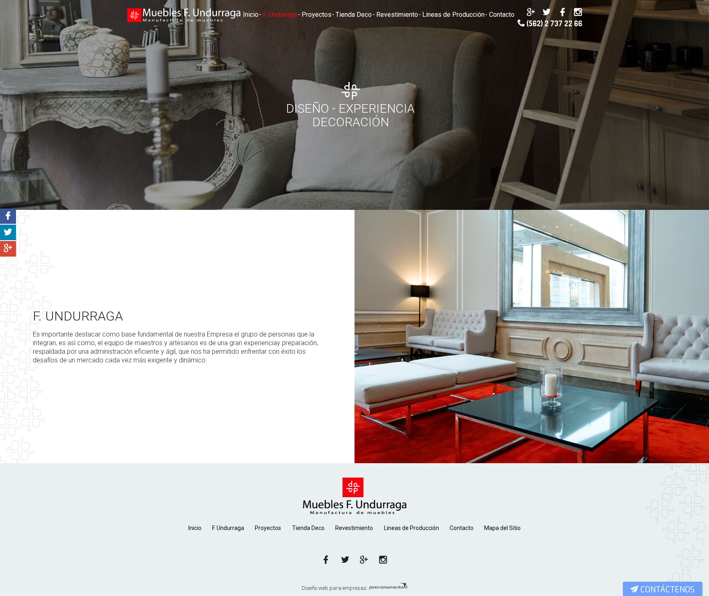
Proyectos (317, 14)
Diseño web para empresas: (335, 588)
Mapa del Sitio (502, 528)
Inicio (250, 14)
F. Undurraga (280, 14)
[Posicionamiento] (388, 588)
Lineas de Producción (453, 14)
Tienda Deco (354, 14)
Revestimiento (397, 14)
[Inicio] (354, 495)
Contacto (502, 14)
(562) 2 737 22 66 (553, 24)
